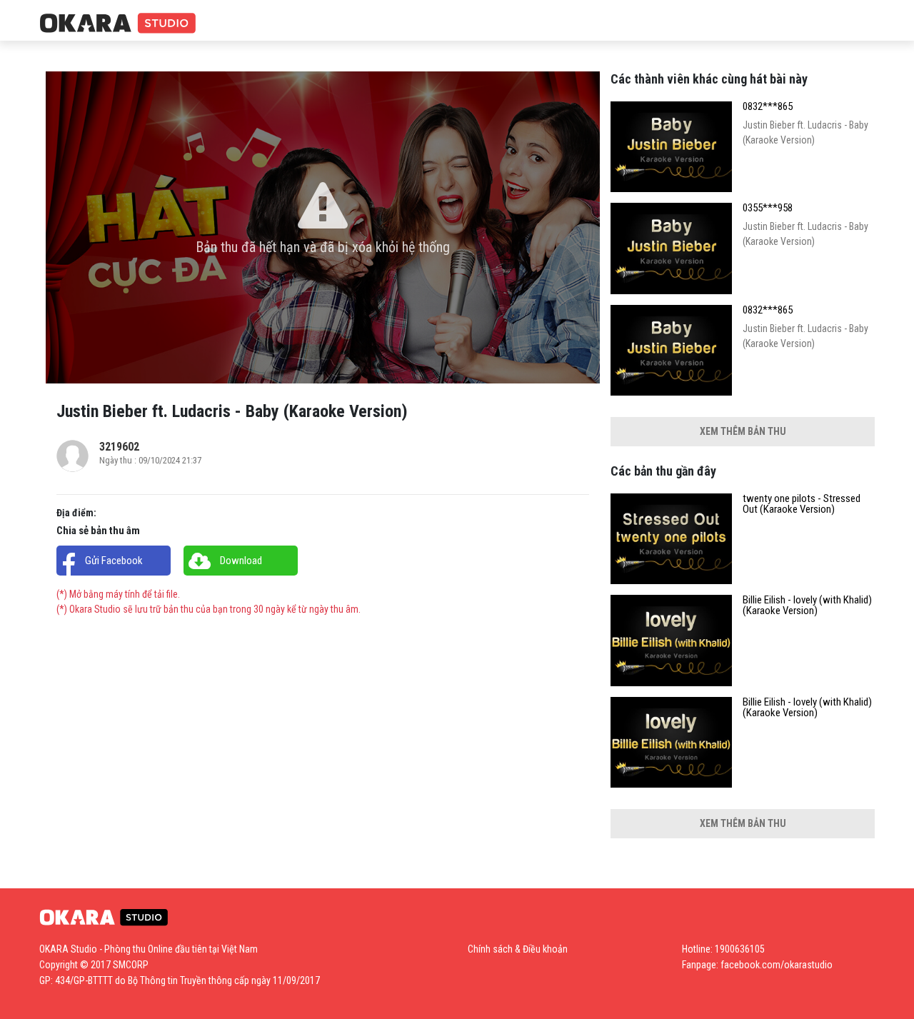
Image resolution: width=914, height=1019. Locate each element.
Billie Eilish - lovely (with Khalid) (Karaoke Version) (807, 605)
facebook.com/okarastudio (776, 964)
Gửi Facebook (114, 560)
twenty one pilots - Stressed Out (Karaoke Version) (801, 504)
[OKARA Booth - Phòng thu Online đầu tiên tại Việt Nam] (117, 24)
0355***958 (768, 208)
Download (241, 560)
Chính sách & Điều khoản (518, 949)
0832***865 (768, 106)
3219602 (119, 446)
